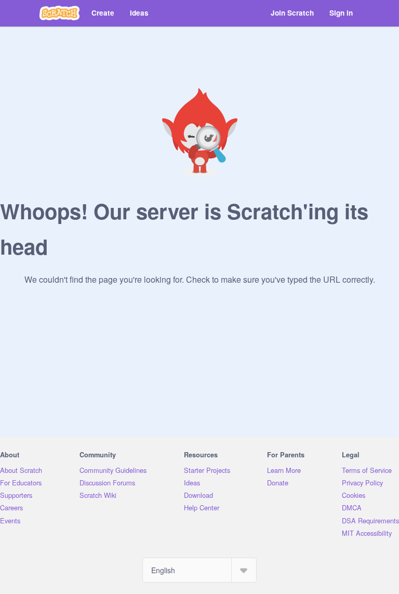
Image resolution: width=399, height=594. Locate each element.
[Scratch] (59, 13)
